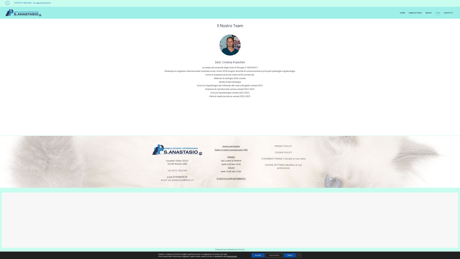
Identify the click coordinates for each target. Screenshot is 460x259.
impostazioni (232, 256)
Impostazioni (274, 255)
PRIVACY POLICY (283, 146)
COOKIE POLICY (283, 152)
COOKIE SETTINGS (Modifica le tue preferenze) (283, 166)
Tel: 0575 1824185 (177, 170)
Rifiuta (289, 255)
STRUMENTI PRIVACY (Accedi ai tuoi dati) (283, 158)
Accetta (258, 255)
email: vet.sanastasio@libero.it (177, 180)
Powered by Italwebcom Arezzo (230, 249)
